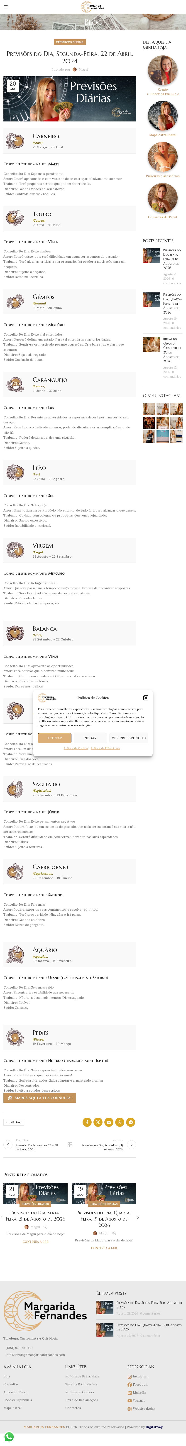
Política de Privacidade (105, 748)
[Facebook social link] (87, 1122)
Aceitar (54, 738)
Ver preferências (129, 738)
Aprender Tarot (15, 1392)
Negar (90, 738)
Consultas (10, 1384)
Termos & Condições (81, 1384)
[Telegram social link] (130, 1122)
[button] (146, 697)
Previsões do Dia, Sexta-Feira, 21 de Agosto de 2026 (172, 259)
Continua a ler (35, 1241)
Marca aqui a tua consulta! (43, 1097)
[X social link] (98, 1122)
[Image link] (46, 1310)
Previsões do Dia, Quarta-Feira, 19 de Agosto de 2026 (104, 1219)
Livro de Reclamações (81, 1400)
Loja (6, 1376)
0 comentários (150, 1313)
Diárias (14, 1122)
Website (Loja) (143, 1408)
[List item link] (46, 1347)
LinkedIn (139, 1392)
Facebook (139, 1384)
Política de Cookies (76, 748)
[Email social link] (108, 1122)
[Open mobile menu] (5, 6)
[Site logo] (93, 7)
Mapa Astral (12, 1408)
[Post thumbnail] (151, 267)
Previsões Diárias (69, 42)
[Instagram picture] (149, 409)
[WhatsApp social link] (119, 1122)
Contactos (73, 1408)
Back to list (70, 1144)
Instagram (140, 1376)
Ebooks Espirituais (17, 1400)
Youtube (138, 1401)
